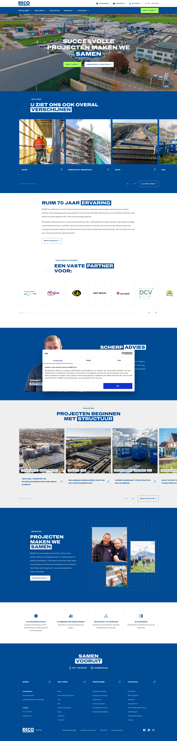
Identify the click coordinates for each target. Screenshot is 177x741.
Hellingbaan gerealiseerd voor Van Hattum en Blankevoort (86, 482)
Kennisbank (104, 3)
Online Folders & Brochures (137, 707)
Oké (117, 386)
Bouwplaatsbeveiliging (100, 712)
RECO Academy (133, 695)
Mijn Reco (136, 3)
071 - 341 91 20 (153, 3)
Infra (117, 170)
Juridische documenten (88, 730)
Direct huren (149, 10)
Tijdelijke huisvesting (99, 691)
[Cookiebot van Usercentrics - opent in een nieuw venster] (123, 353)
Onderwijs (61, 716)
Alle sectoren (147, 184)
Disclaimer (103, 730)
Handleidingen (133, 712)
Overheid (61, 720)
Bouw (24, 170)
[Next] (134, 184)
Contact (130, 720)
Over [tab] (119, 360)
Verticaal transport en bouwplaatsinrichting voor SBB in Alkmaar (39, 481)
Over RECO (132, 691)
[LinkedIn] (149, 730)
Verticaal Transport (99, 703)
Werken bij (120, 3)
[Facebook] (144, 730)
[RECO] (28, 730)
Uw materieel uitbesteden (98, 64)
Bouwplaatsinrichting (100, 707)
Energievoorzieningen (100, 695)
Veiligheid (131, 699)
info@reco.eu (101, 668)
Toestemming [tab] (58, 360)
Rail (164, 170)
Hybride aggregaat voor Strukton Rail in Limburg (132, 482)
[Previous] (128, 184)
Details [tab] (88, 360)
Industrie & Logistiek (64, 707)
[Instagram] (153, 730)
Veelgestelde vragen (135, 716)
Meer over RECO (51, 240)
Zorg (59, 712)
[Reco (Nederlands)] (24, 3)
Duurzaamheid (132, 703)
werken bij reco (39, 578)
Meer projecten (147, 498)
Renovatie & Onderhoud (80, 170)
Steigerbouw (97, 699)
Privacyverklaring (117, 730)
